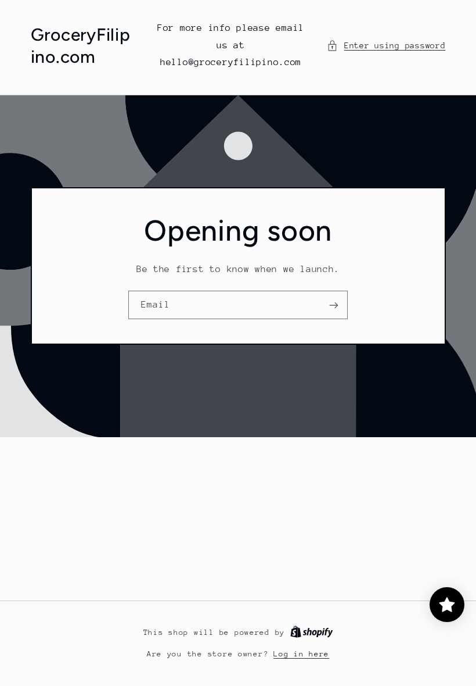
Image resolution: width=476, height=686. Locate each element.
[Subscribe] (333, 305)
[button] (386, 45)
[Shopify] (311, 632)
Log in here (301, 653)
